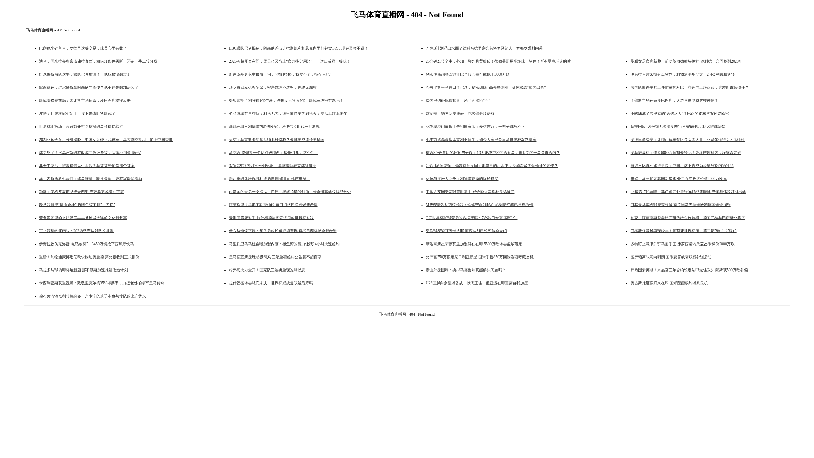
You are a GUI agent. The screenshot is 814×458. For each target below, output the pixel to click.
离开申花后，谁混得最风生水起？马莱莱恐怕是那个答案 (87, 165)
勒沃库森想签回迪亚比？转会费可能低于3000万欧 (468, 74)
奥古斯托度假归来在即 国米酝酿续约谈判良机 (669, 283)
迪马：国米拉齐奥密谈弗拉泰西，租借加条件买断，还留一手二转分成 (98, 61)
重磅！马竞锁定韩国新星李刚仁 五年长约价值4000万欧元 (679, 179)
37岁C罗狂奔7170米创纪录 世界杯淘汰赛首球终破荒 (272, 165)
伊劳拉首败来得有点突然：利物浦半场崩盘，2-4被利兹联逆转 (683, 74)
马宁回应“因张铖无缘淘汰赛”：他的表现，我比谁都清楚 (678, 126)
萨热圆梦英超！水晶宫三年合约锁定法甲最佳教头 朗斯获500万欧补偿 (689, 270)
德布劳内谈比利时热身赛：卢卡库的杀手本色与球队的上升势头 (92, 296)
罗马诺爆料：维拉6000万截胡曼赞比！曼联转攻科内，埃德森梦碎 (686, 152)
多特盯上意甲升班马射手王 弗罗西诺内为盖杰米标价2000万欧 (683, 244)
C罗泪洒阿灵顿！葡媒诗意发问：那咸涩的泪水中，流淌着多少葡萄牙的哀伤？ (492, 165)
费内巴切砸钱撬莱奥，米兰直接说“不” (458, 100)
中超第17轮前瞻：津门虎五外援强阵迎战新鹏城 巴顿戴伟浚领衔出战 (688, 192)
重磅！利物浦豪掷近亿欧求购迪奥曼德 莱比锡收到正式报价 (89, 257)
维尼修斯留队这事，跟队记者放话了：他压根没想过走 (85, 74)
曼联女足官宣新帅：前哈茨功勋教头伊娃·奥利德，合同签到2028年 (686, 61)
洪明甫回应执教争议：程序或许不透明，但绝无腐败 (273, 87)
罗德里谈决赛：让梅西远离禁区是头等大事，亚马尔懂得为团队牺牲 (688, 139)
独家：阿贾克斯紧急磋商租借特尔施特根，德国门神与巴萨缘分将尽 (688, 218)
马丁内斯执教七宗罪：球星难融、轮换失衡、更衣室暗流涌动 (90, 179)
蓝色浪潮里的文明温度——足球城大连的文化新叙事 (83, 218)
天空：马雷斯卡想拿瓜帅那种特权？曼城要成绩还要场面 (276, 139)
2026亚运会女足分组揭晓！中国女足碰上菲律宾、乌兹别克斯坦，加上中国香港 (106, 139)
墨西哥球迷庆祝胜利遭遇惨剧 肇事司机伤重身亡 (269, 179)
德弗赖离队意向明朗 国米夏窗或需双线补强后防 (671, 257)
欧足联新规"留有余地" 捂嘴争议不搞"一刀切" (77, 205)
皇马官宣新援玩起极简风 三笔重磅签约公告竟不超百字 (275, 257)
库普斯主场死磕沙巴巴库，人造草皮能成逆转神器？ (674, 100)
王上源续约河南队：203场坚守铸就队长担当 (76, 231)
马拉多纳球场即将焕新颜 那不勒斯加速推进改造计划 (83, 270)
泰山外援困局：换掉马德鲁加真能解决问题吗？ (466, 270)
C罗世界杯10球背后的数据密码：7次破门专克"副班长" (471, 218)
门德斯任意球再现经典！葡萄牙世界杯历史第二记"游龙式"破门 (684, 231)
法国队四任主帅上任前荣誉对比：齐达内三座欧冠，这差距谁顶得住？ (690, 87)
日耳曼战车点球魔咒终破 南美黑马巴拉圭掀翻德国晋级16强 (681, 205)
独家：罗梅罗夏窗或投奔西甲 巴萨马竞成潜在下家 (81, 192)
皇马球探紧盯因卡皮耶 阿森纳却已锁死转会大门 (466, 231)
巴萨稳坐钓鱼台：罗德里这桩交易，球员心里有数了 (83, 48)
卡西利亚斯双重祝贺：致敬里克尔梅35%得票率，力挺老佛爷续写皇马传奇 (101, 283)
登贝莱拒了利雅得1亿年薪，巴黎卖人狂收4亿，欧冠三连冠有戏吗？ (286, 100)
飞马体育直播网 (393, 314)
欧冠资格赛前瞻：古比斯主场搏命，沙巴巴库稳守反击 (85, 100)
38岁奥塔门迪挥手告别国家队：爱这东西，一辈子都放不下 (475, 126)
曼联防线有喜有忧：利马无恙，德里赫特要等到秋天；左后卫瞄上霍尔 (288, 113)
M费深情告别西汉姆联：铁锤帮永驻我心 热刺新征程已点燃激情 (479, 205)
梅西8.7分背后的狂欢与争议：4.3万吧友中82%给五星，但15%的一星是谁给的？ (493, 152)
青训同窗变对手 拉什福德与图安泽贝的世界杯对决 (271, 218)
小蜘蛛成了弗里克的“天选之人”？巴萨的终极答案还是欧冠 (680, 113)
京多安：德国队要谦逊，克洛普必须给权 (460, 113)
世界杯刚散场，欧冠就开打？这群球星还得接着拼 (81, 126)
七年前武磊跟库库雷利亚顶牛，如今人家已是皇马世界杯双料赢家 (481, 139)
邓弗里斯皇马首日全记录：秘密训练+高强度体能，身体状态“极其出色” (486, 87)
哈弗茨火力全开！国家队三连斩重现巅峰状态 (267, 270)
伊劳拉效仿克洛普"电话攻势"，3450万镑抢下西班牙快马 (86, 244)
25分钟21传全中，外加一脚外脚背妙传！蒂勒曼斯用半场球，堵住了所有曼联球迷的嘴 (498, 61)
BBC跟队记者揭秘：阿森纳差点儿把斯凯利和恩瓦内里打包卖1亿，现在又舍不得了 (298, 48)
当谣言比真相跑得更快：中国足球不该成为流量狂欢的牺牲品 (682, 165)
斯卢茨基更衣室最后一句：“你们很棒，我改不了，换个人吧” (280, 74)
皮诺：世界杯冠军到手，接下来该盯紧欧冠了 (77, 113)
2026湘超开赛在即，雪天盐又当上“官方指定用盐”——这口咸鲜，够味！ (289, 61)
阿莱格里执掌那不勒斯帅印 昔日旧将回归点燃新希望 (273, 205)
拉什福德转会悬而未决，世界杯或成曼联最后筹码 (271, 283)
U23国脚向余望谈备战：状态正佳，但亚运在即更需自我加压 (477, 283)
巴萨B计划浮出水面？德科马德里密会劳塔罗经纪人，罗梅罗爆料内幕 (484, 48)
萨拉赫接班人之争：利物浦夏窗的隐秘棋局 (462, 179)
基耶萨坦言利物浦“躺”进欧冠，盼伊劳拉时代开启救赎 (274, 126)
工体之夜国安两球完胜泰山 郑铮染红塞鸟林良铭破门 (470, 192)
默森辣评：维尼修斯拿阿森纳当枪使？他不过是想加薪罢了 (88, 87)
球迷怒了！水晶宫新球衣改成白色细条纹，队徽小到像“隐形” (90, 152)
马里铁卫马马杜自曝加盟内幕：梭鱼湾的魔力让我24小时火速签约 (284, 244)
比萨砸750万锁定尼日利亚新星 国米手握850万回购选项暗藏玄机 (480, 257)
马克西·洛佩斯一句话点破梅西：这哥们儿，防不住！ (273, 152)
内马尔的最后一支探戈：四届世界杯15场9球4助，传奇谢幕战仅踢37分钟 (290, 192)
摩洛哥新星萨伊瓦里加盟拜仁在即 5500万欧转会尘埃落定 (474, 244)
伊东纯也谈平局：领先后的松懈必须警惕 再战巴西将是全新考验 (283, 231)
